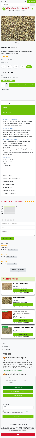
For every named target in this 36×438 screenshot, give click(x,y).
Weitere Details (7, 112)
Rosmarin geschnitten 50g (20, 283)
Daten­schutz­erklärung (10, 370)
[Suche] (32, 4)
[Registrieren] (5, 1)
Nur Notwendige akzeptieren (18, 391)
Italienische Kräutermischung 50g (23, 327)
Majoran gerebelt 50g (19, 297)
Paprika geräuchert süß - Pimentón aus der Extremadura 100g (22, 313)
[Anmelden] (2, 1)
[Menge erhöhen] (6, 84)
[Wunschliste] (25, 1)
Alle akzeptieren (18, 387)
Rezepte (5, 107)
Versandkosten (13, 93)
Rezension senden (7, 238)
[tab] (18, 102)
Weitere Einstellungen (18, 398)
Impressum (7, 346)
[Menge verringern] (6, 86)
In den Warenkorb (21, 85)
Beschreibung (6, 103)
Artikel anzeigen (23, 290)
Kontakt (6, 348)
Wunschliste (6, 89)
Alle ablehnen (18, 395)
